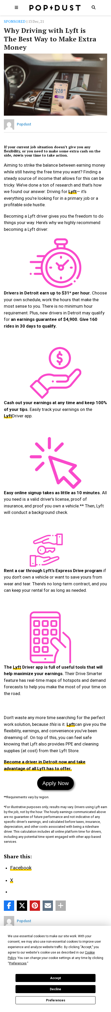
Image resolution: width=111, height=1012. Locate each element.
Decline (55, 989)
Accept (55, 978)
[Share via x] (22, 905)
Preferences (55, 1000)
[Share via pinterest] (35, 905)
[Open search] (93, 7)
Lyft (72, 191)
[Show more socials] (61, 905)
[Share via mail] (48, 905)
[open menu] (16, 7)
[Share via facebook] (9, 905)
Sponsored (15, 21)
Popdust (24, 124)
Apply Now (55, 783)
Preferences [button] (18, 963)
